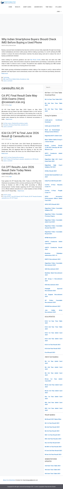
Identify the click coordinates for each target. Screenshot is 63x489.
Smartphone (23, 79)
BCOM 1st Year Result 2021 (53, 446)
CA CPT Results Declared (35, 196)
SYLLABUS (58, 7)
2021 (49, 381)
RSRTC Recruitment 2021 (53, 259)
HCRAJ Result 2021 (51, 171)
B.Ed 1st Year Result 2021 (53, 344)
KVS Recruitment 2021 (52, 284)
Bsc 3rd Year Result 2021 (52, 442)
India (28, 79)
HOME (10, 7)
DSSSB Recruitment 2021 (53, 306)
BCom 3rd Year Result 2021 (53, 454)
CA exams (5, 125)
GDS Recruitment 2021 (52, 269)
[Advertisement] (31, 24)
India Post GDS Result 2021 (53, 181)
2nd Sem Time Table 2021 (53, 465)
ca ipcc (9, 123)
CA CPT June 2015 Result (13, 196)
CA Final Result (15, 159)
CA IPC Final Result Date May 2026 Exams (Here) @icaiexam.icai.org (19, 99)
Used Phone (9, 79)
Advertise (12, 480)
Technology (6, 77)
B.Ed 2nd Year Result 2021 (53, 348)
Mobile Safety (16, 79)
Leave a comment (7, 81)
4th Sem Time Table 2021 (52, 469)
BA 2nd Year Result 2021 (52, 427)
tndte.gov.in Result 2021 (52, 126)
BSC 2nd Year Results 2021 (53, 439)
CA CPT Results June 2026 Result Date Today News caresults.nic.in (18, 170)
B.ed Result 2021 (50, 352)
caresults (21, 159)
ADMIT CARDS (27, 7)
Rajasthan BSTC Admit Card (53, 135)
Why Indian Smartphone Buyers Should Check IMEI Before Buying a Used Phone (29, 41)
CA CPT (5, 157)
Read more (5, 73)
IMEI (4, 79)
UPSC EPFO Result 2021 (52, 204)
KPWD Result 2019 (50, 237)
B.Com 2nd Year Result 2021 (53, 450)
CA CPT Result (7, 159)
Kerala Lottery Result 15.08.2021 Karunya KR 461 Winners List (53, 147)
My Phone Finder (35, 59)
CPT (10, 198)
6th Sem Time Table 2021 (52, 473)
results (26, 123)
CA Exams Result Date (14, 125)
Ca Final (5, 123)
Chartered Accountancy (18, 123)
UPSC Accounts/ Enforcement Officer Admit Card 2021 (53, 198)
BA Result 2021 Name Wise (53, 419)
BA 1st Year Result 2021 (52, 423)
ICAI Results (35, 159)
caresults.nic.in (24, 125)
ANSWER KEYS (38, 7)
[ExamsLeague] (9, 2)
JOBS (58, 11)
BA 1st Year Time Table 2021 (53, 99)
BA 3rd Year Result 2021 (52, 431)
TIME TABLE (49, 7)
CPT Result (15, 198)
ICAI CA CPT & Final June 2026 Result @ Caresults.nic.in (20, 134)
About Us (5, 480)
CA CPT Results (24, 196)
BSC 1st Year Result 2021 (52, 435)
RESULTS (17, 7)
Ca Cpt (5, 196)
